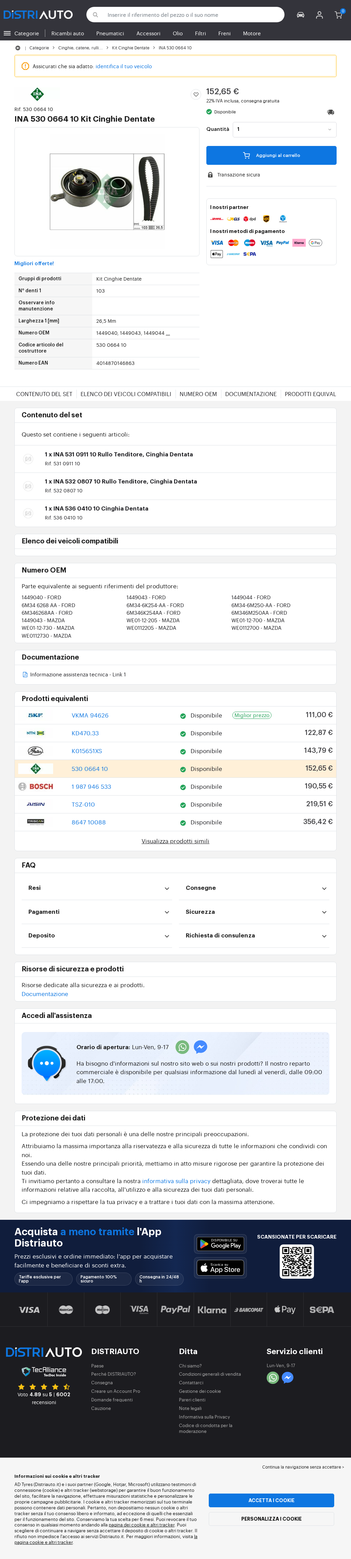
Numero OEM (198, 393)
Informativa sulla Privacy (204, 1417)
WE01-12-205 (153, 620)
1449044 (251, 597)
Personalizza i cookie (271, 1519)
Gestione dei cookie (200, 1391)
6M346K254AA (153, 612)
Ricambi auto (67, 33)
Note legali (190, 1408)
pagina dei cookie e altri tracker (141, 1524)
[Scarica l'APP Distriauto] (220, 1244)
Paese (97, 1365)
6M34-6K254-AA (155, 605)
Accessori (148, 33)
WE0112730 (46, 635)
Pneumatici (110, 33)
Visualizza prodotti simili (175, 841)
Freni (224, 33)
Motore (252, 33)
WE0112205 (151, 627)
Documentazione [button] (45, 993)
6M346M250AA (259, 612)
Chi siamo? (190, 1365)
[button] (300, 14)
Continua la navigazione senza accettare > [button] (303, 1467)
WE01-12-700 (258, 620)
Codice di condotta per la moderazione (205, 1428)
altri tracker (61, 1542)
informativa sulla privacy (176, 1180)
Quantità (217, 129)
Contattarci (191, 1382)
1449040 (41, 597)
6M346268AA (47, 612)
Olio (178, 33)
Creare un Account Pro (115, 1391)
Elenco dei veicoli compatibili (126, 393)
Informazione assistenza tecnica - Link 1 (77, 675)
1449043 (146, 597)
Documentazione (251, 393)
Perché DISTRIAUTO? (113, 1374)
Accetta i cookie (271, 1500)
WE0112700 (256, 627)
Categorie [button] (26, 33)
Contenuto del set (44, 393)
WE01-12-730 (48, 627)
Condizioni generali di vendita (210, 1374)
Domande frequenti (112, 1399)
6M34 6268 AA (48, 605)
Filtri (200, 33)
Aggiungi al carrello (277, 155)
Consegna (102, 1382)
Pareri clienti (192, 1399)
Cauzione (101, 1408)
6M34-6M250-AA (261, 605)
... (168, 333)
